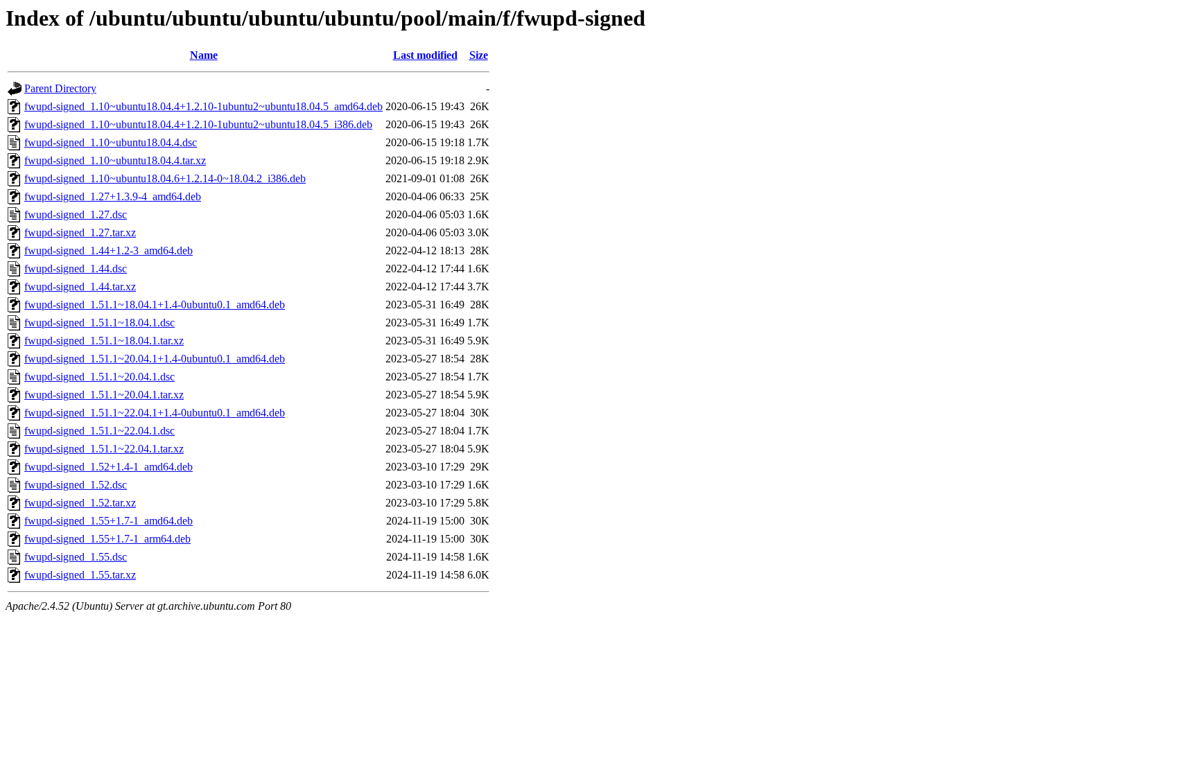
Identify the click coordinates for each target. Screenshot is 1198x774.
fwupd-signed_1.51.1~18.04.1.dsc (99, 322)
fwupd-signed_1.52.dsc (75, 485)
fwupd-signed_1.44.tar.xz (80, 286)
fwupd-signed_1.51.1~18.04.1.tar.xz (104, 340)
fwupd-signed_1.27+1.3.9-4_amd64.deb (112, 196)
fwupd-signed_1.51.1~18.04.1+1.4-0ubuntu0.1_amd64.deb (154, 304)
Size (478, 55)
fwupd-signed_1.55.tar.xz (80, 575)
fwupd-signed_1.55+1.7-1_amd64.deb (108, 521)
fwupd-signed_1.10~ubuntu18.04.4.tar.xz (115, 160)
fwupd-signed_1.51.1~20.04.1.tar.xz (104, 395)
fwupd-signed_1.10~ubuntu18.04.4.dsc (110, 142)
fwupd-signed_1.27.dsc (75, 214)
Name (204, 55)
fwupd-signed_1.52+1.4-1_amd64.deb (108, 467)
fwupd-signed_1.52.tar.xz (80, 503)
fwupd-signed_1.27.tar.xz (80, 232)
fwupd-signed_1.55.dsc (75, 557)
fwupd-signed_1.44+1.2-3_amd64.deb (108, 250)
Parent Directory (60, 88)
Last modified (425, 55)
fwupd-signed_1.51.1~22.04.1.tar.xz (104, 449)
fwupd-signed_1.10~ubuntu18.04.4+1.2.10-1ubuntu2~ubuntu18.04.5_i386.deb (198, 124)
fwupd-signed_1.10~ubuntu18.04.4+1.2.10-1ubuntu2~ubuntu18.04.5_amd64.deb (203, 106)
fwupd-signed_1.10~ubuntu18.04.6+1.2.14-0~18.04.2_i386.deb (165, 178)
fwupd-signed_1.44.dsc (75, 268)
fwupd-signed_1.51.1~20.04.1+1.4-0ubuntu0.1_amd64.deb (154, 358)
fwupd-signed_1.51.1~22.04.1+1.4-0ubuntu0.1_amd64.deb (154, 413)
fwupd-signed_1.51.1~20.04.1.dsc (99, 376)
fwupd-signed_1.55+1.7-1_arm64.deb (107, 539)
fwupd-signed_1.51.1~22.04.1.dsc (99, 431)
